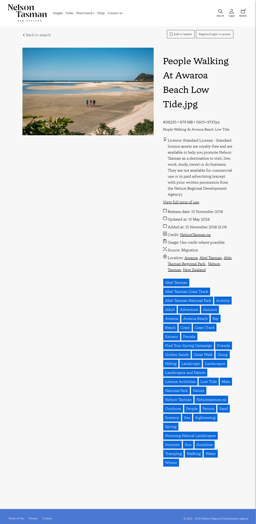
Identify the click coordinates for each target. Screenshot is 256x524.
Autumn (210, 309)
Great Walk (203, 354)
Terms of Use (16, 518)
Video (69, 13)
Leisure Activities (180, 381)
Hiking (171, 363)
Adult (170, 309)
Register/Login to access (215, 34)
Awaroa (191, 257)
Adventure (189, 309)
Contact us (115, 13)
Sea (187, 417)
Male (226, 381)
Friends (223, 345)
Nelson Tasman (178, 399)
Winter (171, 462)
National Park (176, 390)
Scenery (172, 417)
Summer (172, 444)
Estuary (171, 336)
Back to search (38, 34)
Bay (216, 318)
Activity (223, 300)
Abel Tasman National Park (188, 300)
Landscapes (215, 363)
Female (189, 336)
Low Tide (209, 381)
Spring (171, 426)
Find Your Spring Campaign (188, 345)
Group (222, 354)
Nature (198, 390)
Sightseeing (205, 417)
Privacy (33, 518)
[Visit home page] (27, 13)
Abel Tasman (210, 257)
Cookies (47, 518)
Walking (194, 453)
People (192, 408)
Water (211, 453)
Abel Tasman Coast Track (186, 291)
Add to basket (183, 34)
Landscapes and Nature (185, 372)
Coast (185, 327)
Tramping (173, 453)
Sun (188, 444)
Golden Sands (177, 354)
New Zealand (194, 269)
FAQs (101, 13)
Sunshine (204, 444)
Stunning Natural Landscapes (190, 435)
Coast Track (205, 327)
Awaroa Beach (195, 318)
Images (58, 13)
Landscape (190, 363)
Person (208, 408)
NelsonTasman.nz (195, 234)
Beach (170, 327)
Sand (223, 408)
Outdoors (173, 408)
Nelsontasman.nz (211, 399)
